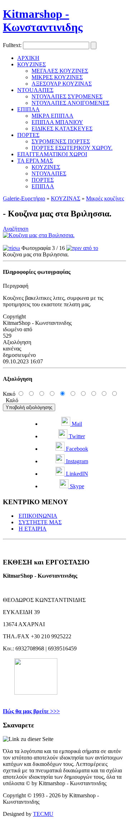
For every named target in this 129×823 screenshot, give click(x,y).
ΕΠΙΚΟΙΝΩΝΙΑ (38, 516)
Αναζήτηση (15, 229)
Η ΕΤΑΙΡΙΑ (33, 529)
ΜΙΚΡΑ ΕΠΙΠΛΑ (52, 116)
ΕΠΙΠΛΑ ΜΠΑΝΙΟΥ (57, 122)
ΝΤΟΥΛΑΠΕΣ (49, 173)
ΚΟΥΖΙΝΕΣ (31, 64)
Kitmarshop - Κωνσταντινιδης (43, 20)
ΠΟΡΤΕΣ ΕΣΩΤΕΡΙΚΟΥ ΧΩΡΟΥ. (72, 148)
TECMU (43, 814)
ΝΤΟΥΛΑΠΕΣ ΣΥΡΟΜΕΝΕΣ (67, 96)
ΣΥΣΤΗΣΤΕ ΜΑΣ (40, 522)
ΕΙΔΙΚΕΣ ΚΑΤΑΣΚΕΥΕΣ (62, 129)
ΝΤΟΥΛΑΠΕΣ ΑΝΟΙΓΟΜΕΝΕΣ (70, 103)
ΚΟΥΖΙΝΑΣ (65, 198)
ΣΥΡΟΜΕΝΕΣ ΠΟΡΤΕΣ (61, 141)
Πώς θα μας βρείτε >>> (31, 711)
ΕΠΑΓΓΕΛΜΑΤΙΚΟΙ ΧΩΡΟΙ (52, 154)
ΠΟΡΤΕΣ (28, 135)
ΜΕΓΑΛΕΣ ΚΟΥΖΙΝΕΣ (60, 71)
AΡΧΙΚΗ (28, 58)
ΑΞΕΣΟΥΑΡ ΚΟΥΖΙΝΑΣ (62, 84)
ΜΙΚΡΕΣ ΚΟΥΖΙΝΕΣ (57, 77)
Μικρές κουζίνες (105, 198)
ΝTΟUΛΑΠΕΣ (35, 90)
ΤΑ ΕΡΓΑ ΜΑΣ (35, 161)
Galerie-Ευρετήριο (24, 198)
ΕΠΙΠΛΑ (28, 109)
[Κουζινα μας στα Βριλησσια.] (39, 235)
